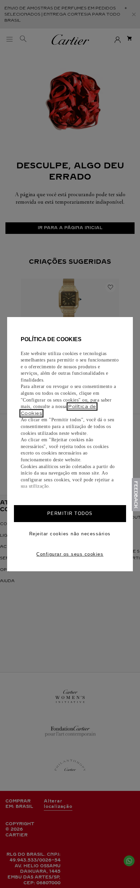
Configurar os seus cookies (69, 554)
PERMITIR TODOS (70, 513)
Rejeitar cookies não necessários (70, 533)
